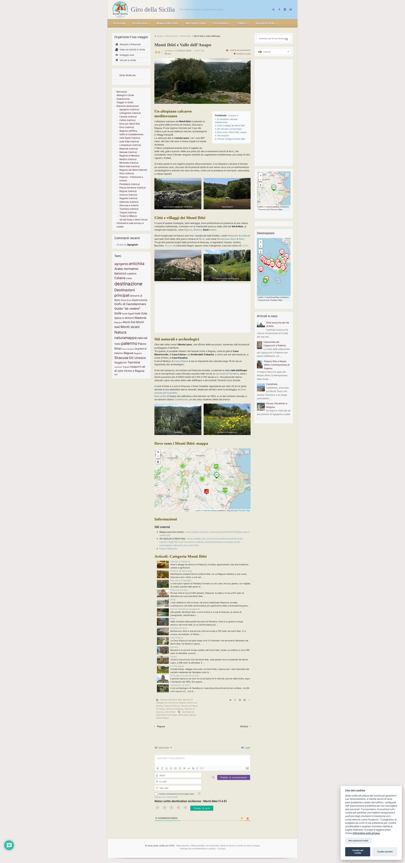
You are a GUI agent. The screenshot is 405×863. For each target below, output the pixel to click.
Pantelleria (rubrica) (129, 184)
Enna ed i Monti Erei (129, 123)
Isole (118, 313)
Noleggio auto (126, 55)
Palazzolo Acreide (178, 590)
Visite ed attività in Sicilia (131, 49)
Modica (197, 229)
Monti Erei (129, 322)
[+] (201, 768)
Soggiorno (120, 362)
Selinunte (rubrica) (128, 201)
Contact (221, 848)
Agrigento (132, 244)
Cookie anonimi (385, 851)
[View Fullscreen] (247, 452)
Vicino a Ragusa (134, 370)
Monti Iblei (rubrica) (129, 166)
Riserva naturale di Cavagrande (185, 609)
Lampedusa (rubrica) (130, 145)
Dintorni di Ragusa (174, 709)
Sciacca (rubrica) (128, 194)
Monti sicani (130, 327)
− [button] (158, 456)
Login (247, 747)
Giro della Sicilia (153, 9)
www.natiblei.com (196, 538)
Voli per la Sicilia (127, 60)
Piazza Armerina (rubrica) (132, 187)
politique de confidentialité (166, 797)
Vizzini (245, 245)
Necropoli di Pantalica (180, 580)
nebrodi (142, 338)
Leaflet (197, 510)
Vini (116, 374)
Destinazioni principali (166, 715)
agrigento (121, 264)
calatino (131, 273)
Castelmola (271, 384)
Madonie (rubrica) (128, 148)
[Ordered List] (175, 768)
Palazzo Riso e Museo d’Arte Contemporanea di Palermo (277, 365)
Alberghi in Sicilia (125, 95)
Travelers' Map (244, 510)
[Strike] (171, 768)
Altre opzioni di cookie (358, 841)
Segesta (138, 353)
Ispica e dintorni (124, 317)
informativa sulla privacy (366, 833)
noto (117, 343)
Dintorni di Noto (172, 706)
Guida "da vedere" (127, 308)
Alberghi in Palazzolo (180, 561)
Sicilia (159, 36)
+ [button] (158, 452)
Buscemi (169, 245)
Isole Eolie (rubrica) (129, 141)
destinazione (188, 712)
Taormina (134, 362)
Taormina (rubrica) (128, 208)
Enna (123, 300)
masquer (233, 115)
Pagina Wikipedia (168, 548)
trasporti (135, 366)
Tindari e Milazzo (128, 216)
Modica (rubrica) (128, 159)
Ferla (172, 618)
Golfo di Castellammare (131, 134)
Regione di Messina (129, 155)
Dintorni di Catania (177, 703)
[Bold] (158, 768)
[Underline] (166, 768)
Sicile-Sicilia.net (127, 75)
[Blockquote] (184, 768)
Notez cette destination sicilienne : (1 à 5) (191, 801)
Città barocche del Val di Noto (184, 675)
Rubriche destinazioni (128, 106)
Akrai (172, 599)
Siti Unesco (137, 358)
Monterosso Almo (178, 628)
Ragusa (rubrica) (128, 191)
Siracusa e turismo (128, 205)
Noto (213, 229)
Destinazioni (171, 36)
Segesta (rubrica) (128, 198)
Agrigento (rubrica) (129, 109)
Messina (118, 322)
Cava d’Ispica (176, 637)
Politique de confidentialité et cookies (198, 848)
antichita (136, 263)
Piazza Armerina (127, 349)
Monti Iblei (185, 36)
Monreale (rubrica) (128, 162)
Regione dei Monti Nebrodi (133, 169)
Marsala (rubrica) (128, 152)
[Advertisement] (202, 308)
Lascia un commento (240, 50)
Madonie (140, 317)
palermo (129, 343)
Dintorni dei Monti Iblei (181, 571)
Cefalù (129, 278)
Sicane (168, 53)
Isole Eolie (140, 313)
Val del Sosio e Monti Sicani (133, 219)
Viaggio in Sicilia (125, 102)
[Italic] (162, 768)
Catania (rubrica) (128, 116)
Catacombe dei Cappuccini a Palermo (274, 344)
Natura (192, 715)
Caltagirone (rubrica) (130, 113)
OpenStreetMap (210, 510)
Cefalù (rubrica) (127, 120)
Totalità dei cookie (357, 851)
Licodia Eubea (177, 666)
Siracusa (121, 358)
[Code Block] (189, 768)
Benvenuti (122, 91)
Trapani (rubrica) (128, 212)
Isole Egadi (128, 313)
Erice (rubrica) (126, 127)
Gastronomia (123, 98)
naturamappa (162, 718)
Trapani (126, 367)
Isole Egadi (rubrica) (129, 137)
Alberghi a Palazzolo (129, 44)
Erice (129, 300)
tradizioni (118, 367)
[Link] (193, 768)
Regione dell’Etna (128, 130)
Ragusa (188, 229)
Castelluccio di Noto (180, 685)
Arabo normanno (126, 269)
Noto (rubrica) (126, 173)
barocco (120, 273)
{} (197, 768)
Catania (119, 278)
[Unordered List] (180, 768)
